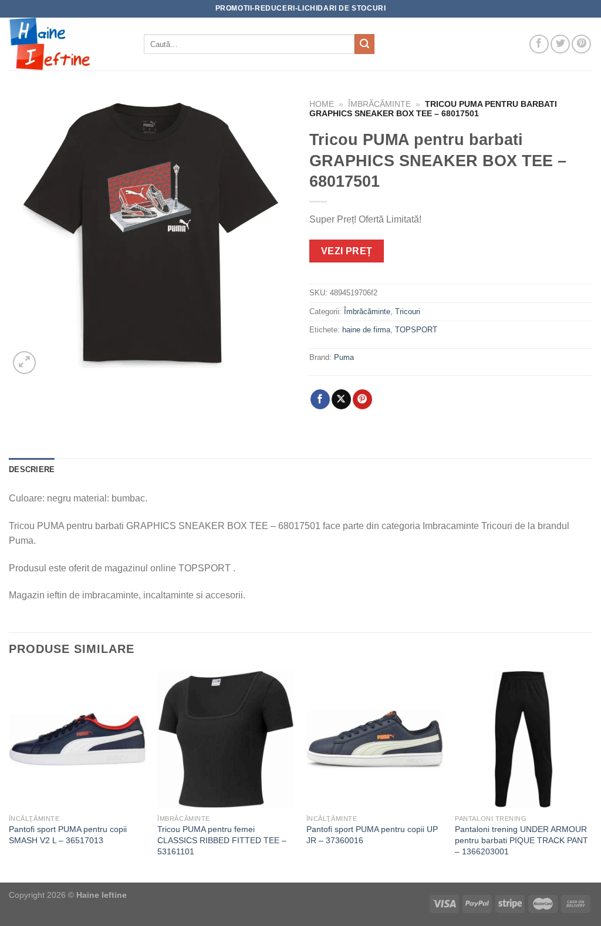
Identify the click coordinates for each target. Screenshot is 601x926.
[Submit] (364, 44)
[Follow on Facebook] (539, 44)
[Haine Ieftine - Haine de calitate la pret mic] (67, 44)
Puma (344, 357)
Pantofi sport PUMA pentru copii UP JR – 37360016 (372, 834)
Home (321, 104)
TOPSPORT (416, 329)
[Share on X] (341, 399)
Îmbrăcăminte (379, 104)
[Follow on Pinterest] (581, 44)
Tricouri (407, 311)
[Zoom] (24, 362)
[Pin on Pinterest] (362, 399)
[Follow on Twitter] (560, 44)
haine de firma (366, 329)
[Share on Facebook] (320, 399)
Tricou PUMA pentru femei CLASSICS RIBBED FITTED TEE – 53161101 (221, 840)
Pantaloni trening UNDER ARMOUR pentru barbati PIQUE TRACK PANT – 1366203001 (521, 840)
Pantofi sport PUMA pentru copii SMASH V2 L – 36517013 (68, 834)
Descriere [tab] (32, 469)
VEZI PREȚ (347, 251)
